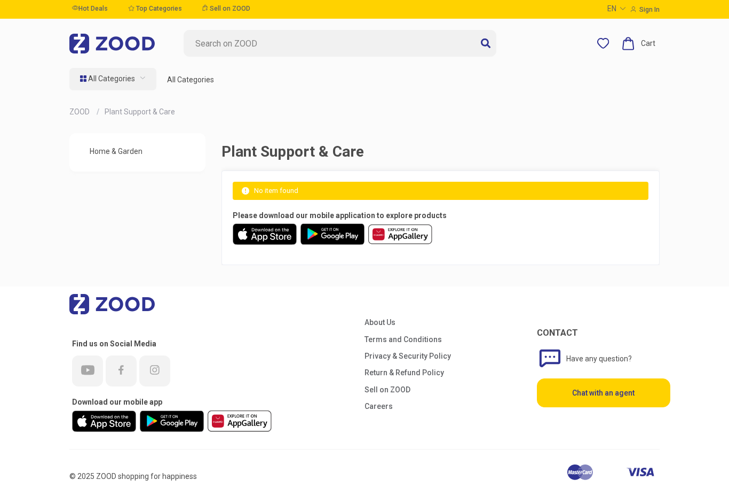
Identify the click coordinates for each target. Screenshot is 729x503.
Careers (378, 406)
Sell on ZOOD (229, 8)
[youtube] (87, 370)
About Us (379, 322)
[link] (80, 111)
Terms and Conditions (403, 339)
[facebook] (121, 370)
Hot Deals (93, 8)
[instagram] (154, 370)
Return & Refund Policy (404, 372)
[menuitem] (112, 79)
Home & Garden (116, 151)
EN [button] (611, 8)
